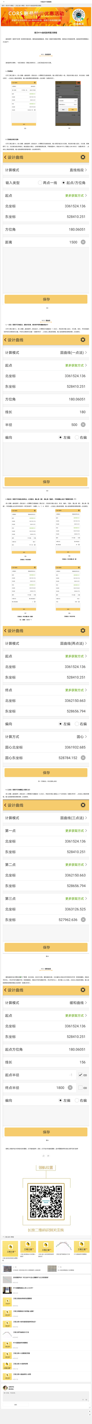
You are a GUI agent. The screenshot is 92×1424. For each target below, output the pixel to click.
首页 (3, 5)
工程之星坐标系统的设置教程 (22, 1298)
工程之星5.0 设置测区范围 (81, 1254)
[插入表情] (83, 1399)
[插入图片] (86, 1399)
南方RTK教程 (9, 5)
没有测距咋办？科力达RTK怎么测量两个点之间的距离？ (31, 1277)
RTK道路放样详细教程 (62, 1254)
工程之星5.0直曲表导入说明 (22, 1374)
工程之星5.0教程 (19, 5)
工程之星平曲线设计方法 (45, 1254)
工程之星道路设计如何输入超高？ (24, 1311)
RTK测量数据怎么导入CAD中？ (23, 1288)
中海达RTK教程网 (46, 2)
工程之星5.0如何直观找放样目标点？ (25, 1322)
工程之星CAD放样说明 (20, 1364)
